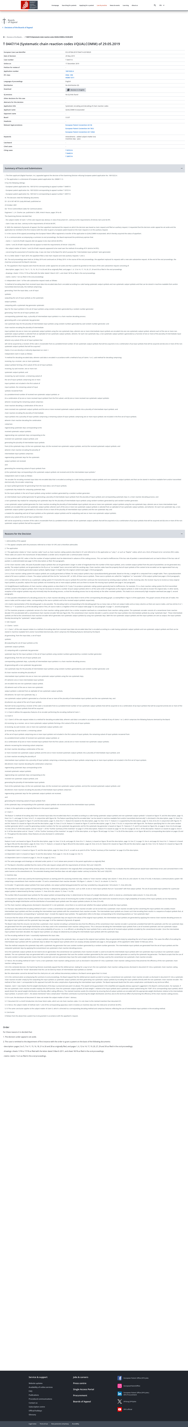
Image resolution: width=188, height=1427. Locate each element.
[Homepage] (4, 37)
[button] (94, 168)
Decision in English (77, 90)
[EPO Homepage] (29, 5)
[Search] (155, 5)
